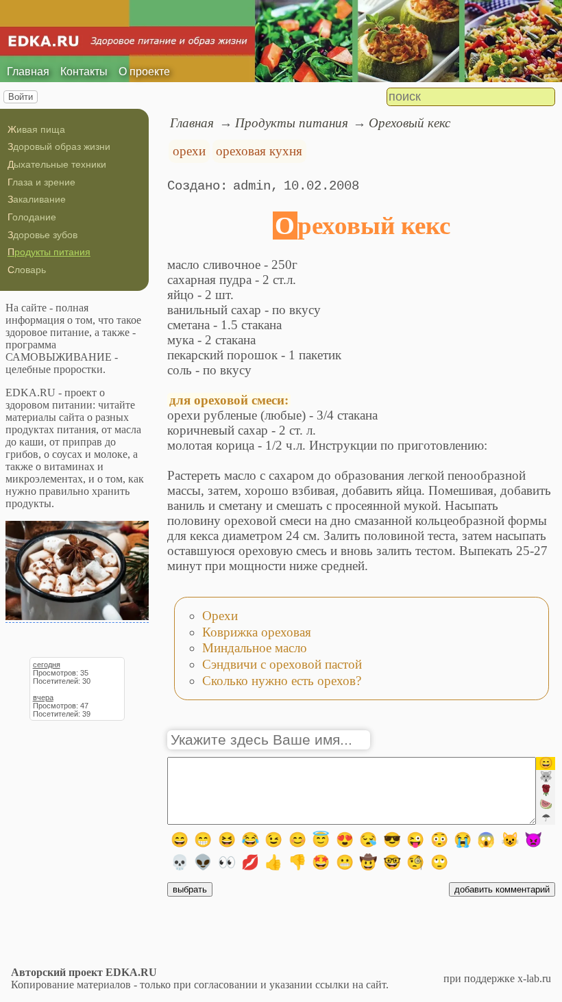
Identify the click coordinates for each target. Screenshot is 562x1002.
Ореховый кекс (409, 123)
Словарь (27, 269)
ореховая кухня (259, 151)
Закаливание (37, 199)
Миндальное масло (254, 648)
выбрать (190, 889)
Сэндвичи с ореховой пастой (282, 664)
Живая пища (36, 129)
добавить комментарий (502, 889)
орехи (189, 151)
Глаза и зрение (41, 182)
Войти (20, 97)
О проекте (144, 71)
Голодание (32, 216)
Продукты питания (49, 251)
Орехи (220, 615)
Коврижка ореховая (256, 632)
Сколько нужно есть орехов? (281, 680)
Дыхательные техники (57, 164)
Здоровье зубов (42, 234)
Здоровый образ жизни (59, 146)
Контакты (84, 71)
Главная (28, 71)
